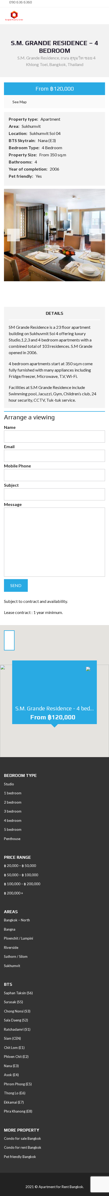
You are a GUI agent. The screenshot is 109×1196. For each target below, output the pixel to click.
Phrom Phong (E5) (18, 1084)
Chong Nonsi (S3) (17, 1011)
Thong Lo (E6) (14, 1093)
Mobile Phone (17, 465)
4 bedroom (12, 820)
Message (13, 504)
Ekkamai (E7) (14, 1102)
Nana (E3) (47, 140)
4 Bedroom (52, 147)
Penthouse (12, 839)
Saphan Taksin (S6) (18, 993)
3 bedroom (12, 811)
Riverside (11, 947)
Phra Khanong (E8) (18, 1111)
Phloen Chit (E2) (16, 1056)
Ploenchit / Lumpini (18, 938)
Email (9, 446)
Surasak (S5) (13, 1002)
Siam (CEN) (12, 1038)
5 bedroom (12, 829)
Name (10, 427)
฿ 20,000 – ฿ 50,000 (20, 866)
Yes (39, 176)
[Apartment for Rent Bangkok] (12, 16)
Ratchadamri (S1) (17, 1029)
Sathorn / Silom (16, 956)
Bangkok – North (17, 920)
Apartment (50, 118)
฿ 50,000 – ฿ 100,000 (21, 875)
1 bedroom (12, 793)
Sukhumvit (32, 126)
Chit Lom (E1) (14, 1047)
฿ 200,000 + (13, 893)
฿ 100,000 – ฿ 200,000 (22, 884)
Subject (11, 484)
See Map (19, 102)
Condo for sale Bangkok (22, 1138)
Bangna (9, 929)
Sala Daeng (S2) (16, 1020)
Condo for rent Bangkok (22, 1147)
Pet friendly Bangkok (20, 1157)
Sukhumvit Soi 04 (45, 133)
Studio (9, 784)
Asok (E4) (11, 1075)
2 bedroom (12, 802)
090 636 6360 (20, 2)
